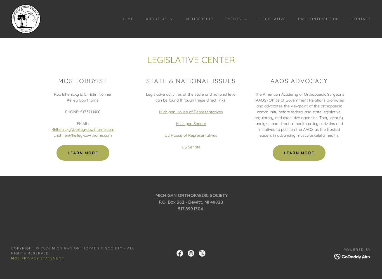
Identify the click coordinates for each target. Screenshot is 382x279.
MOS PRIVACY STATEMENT (37, 258)
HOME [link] (128, 19)
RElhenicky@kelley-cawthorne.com (82, 129)
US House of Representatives (191, 135)
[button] (158, 19)
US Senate (191, 147)
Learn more (83, 152)
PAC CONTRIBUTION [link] (318, 19)
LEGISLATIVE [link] (273, 19)
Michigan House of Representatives (191, 111)
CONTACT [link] (361, 19)
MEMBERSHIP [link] (199, 19)
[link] (26, 18)
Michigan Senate (191, 123)
